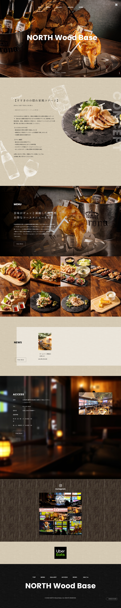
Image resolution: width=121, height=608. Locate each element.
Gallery (60, 286)
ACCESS (70, 7)
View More (19, 244)
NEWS (81, 7)
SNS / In (85, 577)
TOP (39, 7)
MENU (48, 7)
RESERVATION (112, 598)
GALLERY (59, 7)
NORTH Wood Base (62, 37)
